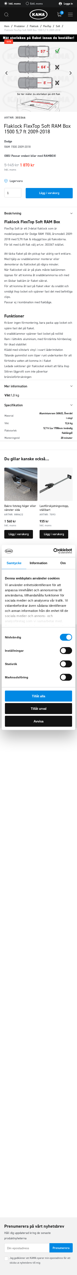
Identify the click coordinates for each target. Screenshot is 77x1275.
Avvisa (38, 721)
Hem (6, 26)
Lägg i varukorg (49, 193)
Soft (58, 26)
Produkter (19, 26)
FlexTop (47, 26)
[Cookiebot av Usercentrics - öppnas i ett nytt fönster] (54, 551)
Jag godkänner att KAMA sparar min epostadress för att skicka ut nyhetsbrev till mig (40, 1260)
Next (70, 73)
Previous (6, 73)
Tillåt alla (38, 696)
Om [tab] (63, 563)
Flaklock (34, 26)
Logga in (68, 3)
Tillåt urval (38, 708)
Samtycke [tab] (14, 563)
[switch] (66, 650)
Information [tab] (38, 563)
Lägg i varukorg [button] (19, 534)
